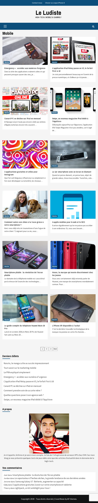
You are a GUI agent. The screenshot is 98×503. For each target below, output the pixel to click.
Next (55, 349)
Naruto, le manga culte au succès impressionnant (26, 363)
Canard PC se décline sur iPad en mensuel (22, 118)
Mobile (6, 62)
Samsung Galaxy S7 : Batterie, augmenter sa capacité (39, 481)
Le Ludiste (48, 12)
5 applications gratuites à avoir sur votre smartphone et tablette (42, 484)
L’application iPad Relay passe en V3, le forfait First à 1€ (29, 381)
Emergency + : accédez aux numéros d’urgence (24, 68)
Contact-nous (37, 3)
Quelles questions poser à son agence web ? (24, 395)
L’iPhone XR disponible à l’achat (66, 325)
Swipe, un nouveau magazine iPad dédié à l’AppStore (28, 399)
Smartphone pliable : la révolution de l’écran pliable (36, 475)
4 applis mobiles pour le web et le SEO (68, 222)
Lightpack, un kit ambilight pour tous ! (32, 488)
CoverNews (59, 499)
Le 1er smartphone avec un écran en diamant (71, 171)
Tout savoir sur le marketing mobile (20, 367)
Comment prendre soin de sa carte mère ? (23, 390)
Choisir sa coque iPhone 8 (55, 3)
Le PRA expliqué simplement (17, 372)
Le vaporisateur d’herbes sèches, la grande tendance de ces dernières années (50, 478)
